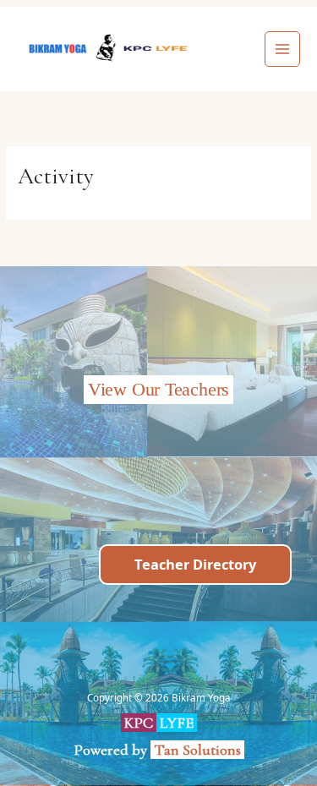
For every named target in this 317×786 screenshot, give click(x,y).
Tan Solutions (199, 749)
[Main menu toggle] (283, 49)
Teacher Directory (195, 564)
